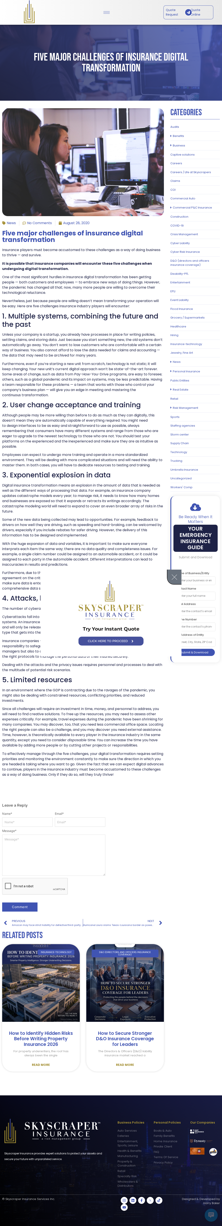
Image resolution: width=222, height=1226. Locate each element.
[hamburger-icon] (106, 12)
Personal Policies (167, 1122)
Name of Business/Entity (192, 573)
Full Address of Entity (190, 634)
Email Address (186, 604)
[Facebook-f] (141, 1200)
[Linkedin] (132, 1200)
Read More (41, 1065)
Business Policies (131, 1122)
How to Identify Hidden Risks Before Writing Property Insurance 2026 (41, 1038)
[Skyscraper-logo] (111, 600)
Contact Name (186, 588)
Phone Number (186, 619)
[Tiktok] (158, 1200)
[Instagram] (124, 1200)
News (11, 222)
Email (59, 813)
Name (7, 813)
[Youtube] (124, 1207)
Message (9, 830)
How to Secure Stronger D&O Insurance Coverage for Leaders (125, 1038)
